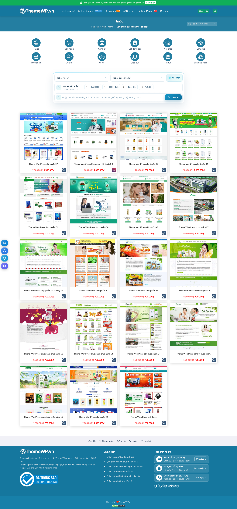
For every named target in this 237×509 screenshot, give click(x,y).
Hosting (111, 11)
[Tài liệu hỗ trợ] (4, 266)
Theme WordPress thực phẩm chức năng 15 (43, 417)
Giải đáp (122, 441)
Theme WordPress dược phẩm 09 (43, 227)
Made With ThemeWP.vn (118, 502)
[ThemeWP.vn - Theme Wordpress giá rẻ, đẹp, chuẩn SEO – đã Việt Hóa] (37, 11)
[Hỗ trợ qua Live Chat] (4, 243)
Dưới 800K (95, 87)
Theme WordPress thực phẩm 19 (143, 290)
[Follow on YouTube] (176, 486)
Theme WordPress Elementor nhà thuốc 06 (93, 164)
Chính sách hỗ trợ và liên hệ (119, 481)
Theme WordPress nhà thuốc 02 (93, 417)
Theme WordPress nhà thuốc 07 (43, 164)
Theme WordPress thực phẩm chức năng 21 (43, 290)
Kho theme (86, 11)
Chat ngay (199, 477)
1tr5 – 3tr (132, 87)
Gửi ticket (199, 459)
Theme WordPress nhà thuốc (143, 417)
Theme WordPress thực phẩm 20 (93, 290)
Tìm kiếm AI (173, 97)
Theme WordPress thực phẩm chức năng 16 (43, 354)
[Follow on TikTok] (161, 486)
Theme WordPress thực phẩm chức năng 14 (93, 354)
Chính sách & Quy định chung (120, 457)
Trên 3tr (148, 87)
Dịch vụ (129, 11)
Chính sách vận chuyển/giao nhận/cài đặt (125, 466)
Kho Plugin (147, 11)
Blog (165, 11)
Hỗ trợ (134, 441)
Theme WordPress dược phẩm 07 (194, 227)
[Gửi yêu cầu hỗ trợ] (4, 250)
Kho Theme (107, 26)
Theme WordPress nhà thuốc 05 (143, 164)
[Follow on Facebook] (156, 486)
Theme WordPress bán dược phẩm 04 (143, 354)
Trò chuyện (199, 468)
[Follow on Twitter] (166, 486)
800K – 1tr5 (114, 87)
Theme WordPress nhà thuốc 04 (193, 164)
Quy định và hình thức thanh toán (122, 461)
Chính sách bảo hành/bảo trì (119, 471)
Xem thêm (150, 3)
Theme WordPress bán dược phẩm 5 (193, 290)
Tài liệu (92, 441)
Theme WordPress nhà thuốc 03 (143, 227)
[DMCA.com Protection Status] (118, 505)
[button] (203, 11)
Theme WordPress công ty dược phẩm (194, 354)
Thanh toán (107, 441)
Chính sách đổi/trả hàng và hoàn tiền (123, 476)
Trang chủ (70, 11)
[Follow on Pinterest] (171, 486)
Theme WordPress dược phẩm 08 (93, 227)
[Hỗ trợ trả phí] (4, 258)
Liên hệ (147, 441)
